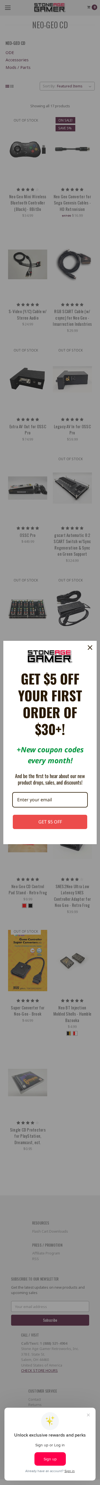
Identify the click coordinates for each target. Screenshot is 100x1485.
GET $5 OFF (50, 822)
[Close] (90, 647)
